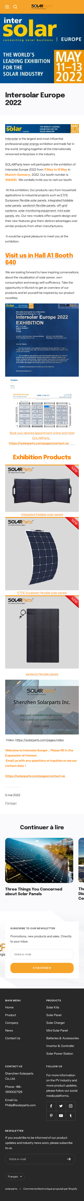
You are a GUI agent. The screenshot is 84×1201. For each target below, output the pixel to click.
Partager (11, 803)
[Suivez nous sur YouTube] (61, 1116)
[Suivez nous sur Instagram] (70, 1106)
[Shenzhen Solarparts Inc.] (42, 682)
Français (13, 1176)
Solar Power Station (59, 1053)
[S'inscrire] (69, 1159)
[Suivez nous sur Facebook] (51, 1106)
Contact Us (12, 1038)
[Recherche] (15, 7)
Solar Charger (55, 1023)
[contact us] (50, 438)
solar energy (30, 144)
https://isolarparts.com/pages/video (39, 740)
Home (9, 1007)
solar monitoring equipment (37, 211)
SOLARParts (13, 164)
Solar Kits (52, 1007)
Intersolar (11, 139)
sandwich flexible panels (39, 205)
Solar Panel (53, 1015)
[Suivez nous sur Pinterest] (51, 1116)
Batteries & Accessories (62, 1038)
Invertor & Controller (60, 1046)
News (9, 1030)
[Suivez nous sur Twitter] (61, 1106)
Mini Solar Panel (57, 1030)
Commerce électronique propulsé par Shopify (50, 1188)
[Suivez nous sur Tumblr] (70, 1116)
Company (11, 1023)
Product (10, 1015)
